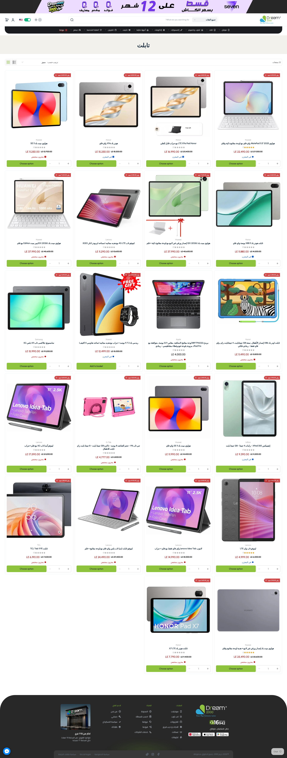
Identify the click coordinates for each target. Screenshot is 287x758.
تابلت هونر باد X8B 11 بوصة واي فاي (248, 243)
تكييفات (175, 737)
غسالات (175, 732)
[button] (204, 19)
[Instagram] (152, 754)
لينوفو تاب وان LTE (248, 548)
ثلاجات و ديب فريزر (170, 727)
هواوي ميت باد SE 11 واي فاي (178, 445)
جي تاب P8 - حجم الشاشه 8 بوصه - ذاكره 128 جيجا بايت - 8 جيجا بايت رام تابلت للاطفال (108, 447)
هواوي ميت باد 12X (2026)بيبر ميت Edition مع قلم (39, 243)
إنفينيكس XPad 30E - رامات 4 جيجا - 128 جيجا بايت (248, 445)
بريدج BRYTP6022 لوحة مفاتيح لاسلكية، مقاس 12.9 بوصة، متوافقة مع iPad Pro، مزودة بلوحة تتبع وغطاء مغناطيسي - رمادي (178, 344)
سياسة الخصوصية (101, 754)
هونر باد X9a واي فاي (108, 143)
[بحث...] (72, 19)
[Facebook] (158, 754)
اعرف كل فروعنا (79, 747)
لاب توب (174, 716)
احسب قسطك (142, 716)
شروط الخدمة (85, 754)
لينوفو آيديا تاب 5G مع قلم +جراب (39, 445)
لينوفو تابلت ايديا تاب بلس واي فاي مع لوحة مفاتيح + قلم (109, 548)
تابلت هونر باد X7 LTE (178, 648)
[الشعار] (270, 19)
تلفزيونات (174, 722)
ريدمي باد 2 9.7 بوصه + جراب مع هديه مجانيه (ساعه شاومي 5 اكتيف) (108, 343)
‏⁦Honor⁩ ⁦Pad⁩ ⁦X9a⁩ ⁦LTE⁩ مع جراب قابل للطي (178, 143)
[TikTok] (147, 754)
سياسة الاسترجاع (110, 722)
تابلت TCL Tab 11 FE (39, 548)
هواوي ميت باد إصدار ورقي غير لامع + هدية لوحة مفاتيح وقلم (248, 648)
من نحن (114, 711)
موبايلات (174, 711)
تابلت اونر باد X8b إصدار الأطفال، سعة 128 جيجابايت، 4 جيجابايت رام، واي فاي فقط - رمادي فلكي (248, 344)
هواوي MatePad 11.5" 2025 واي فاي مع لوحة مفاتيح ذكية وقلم (248, 143)
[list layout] (14, 62)
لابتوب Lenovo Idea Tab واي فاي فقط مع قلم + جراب (178, 548)
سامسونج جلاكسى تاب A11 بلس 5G (39, 343)
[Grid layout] (8, 62)
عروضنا (145, 722)
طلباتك (114, 727)
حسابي (114, 716)
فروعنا (145, 727)
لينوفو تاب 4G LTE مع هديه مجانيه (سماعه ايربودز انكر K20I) (109, 243)
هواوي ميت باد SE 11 (38, 143)
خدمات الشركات (141, 732)
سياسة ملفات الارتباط (67, 754)
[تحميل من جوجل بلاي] (222, 736)
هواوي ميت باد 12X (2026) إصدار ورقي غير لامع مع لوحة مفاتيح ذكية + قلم (178, 243)
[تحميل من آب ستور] (208, 736)
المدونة (144, 711)
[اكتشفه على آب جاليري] (194, 736)
